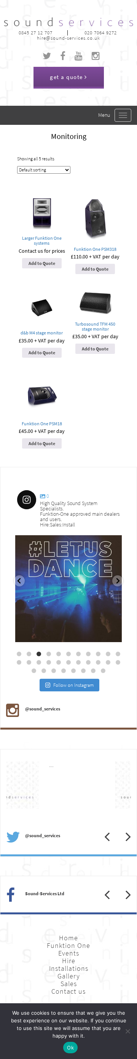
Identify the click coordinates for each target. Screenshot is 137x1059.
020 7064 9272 (100, 32)
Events (68, 953)
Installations (68, 968)
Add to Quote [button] (42, 263)
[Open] (68, 588)
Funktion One (68, 945)
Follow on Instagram (73, 685)
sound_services (38, 544)
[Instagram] (112, 632)
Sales (69, 984)
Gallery (68, 976)
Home (68, 938)
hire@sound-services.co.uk (68, 38)
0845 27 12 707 (36, 32)
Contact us (68, 991)
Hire (68, 961)
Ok (70, 1047)
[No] (127, 1031)
